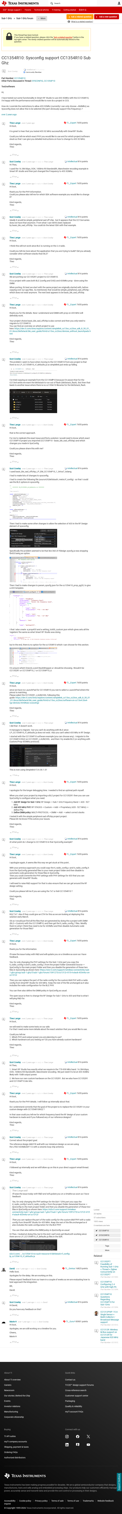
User (119, 3)
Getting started (69, 10)
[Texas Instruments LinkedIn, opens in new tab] (67, 1446)
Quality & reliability (73, 1406)
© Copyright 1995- (15, 1508)
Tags (107, 1246)
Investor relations (12, 1406)
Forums (28, 10)
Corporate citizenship (14, 1417)
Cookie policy (25, 1501)
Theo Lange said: (20, 1190)
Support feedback (119, 1482)
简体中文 (83, 10)
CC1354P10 (104, 1230)
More (43, 18)
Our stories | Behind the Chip (17, 1395)
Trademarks (88, 1501)
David (12, 1268)
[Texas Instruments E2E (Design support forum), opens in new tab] (77, 1446)
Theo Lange (15, 123)
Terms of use (73, 1501)
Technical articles (41, 10)
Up (11, 155)
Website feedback (105, 1501)
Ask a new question (108, 17)
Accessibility (9, 1501)
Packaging (70, 1401)
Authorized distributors (14, 1457)
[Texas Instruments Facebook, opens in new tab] (77, 1437)
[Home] (22, 3)
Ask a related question (81, 17)
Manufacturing (11, 1411)
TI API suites (10, 1436)
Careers (7, 1385)
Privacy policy (41, 1501)
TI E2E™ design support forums (79, 1385)
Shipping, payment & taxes (16, 1447)
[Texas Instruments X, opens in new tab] (88, 1437)
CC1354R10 (104, 1240)
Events (7, 1401)
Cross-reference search (75, 1390)
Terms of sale (57, 1501)
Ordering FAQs (11, 1452)
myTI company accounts (15, 1441)
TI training (56, 10)
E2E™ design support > (12, 10)
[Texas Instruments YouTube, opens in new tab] (88, 1446)
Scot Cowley (13, 71)
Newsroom (9, 1390)
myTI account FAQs (74, 1411)
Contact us (70, 1379)
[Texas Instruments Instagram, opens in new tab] (67, 1437)
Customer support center (76, 1395)
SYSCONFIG (104, 1235)
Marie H (13, 1321)
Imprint (7, 1504)
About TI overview (12, 1379)
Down (18, 155)
